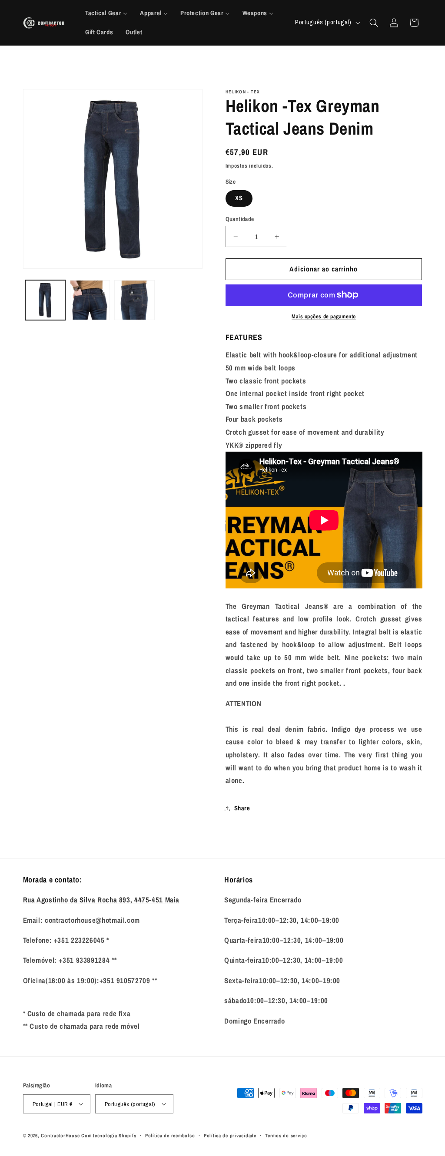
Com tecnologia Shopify (108, 1135)
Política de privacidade (230, 1135)
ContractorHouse (60, 1135)
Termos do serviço (286, 1135)
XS (239, 198)
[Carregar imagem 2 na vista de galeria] (90, 300)
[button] (374, 23)
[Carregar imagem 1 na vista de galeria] (45, 300)
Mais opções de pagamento (324, 316)
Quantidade (240, 219)
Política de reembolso (170, 1135)
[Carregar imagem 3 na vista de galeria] (134, 300)
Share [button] (242, 808)
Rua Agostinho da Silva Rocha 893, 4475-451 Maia (101, 900)
